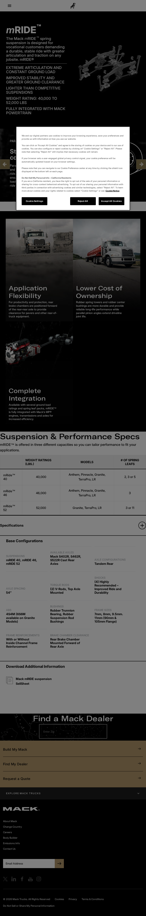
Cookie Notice (112, 190)
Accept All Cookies (111, 201)
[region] (73, 169)
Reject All (83, 201)
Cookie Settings (34, 201)
